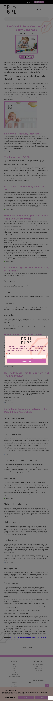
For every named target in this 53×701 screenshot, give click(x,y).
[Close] (46, 337)
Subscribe (26, 361)
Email (8, 353)
